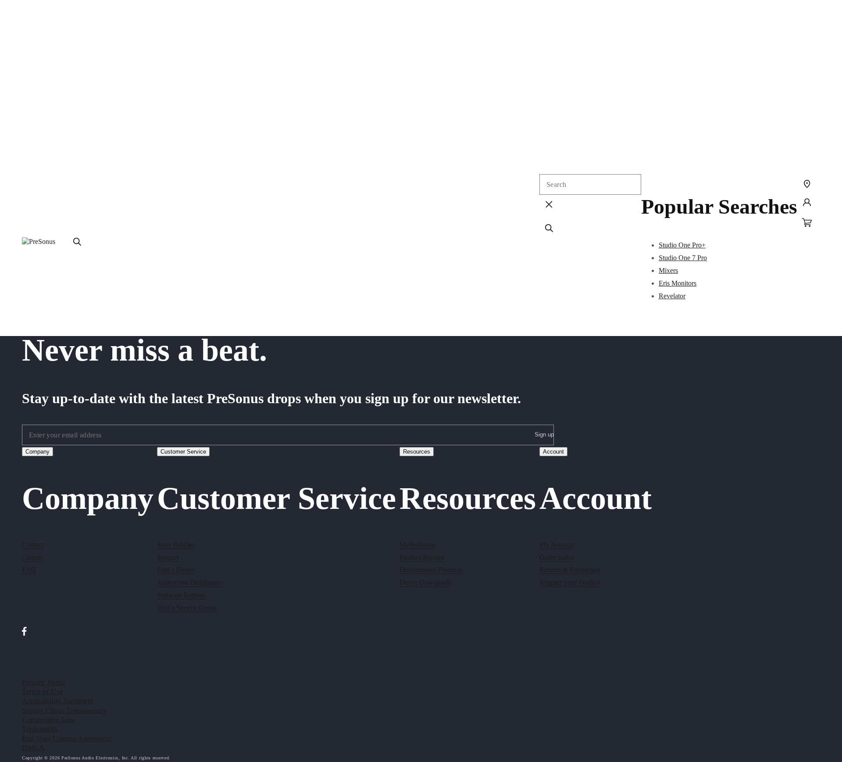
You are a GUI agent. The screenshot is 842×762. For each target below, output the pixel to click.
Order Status (556, 557)
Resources (416, 451)
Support (168, 557)
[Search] (77, 241)
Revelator (672, 296)
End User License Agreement (66, 738)
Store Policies (176, 544)
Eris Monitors (677, 283)
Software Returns (181, 595)
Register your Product (569, 582)
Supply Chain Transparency (64, 710)
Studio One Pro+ (682, 245)
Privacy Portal (43, 682)
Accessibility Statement (57, 701)
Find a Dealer (176, 569)
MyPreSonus (417, 544)
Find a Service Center (187, 608)
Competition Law (48, 719)
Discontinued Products (431, 569)
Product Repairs (422, 557)
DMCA (33, 747)
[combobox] (590, 184)
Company (37, 451)
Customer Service (183, 451)
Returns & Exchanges (569, 569)
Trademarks (39, 729)
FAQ (29, 569)
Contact (32, 544)
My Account (556, 544)
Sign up (544, 434)
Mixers (668, 270)
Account (553, 451)
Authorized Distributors (189, 582)
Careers (32, 557)
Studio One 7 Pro (683, 257)
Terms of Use (42, 691)
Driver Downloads (425, 582)
